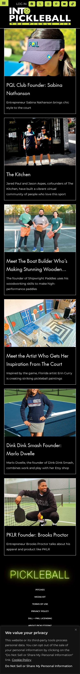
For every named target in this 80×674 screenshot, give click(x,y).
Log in (21, 4)
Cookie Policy (21, 660)
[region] (40, 650)
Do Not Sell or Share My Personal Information (38, 666)
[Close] (75, 629)
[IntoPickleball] (40, 16)
